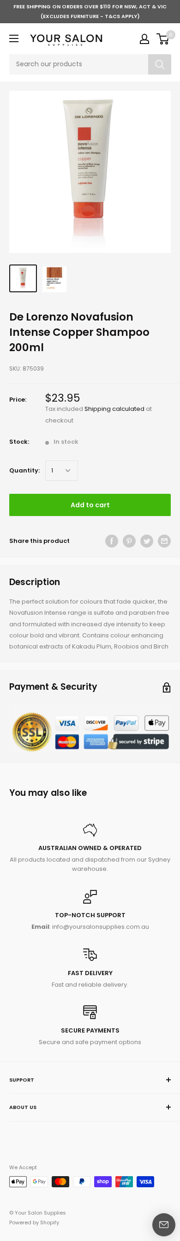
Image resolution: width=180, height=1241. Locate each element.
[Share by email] (164, 541)
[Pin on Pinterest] (129, 541)
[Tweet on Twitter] (146, 541)
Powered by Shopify (34, 1222)
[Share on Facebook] (111, 541)
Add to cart (90, 505)
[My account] (144, 39)
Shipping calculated (114, 408)
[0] (163, 38)
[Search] (159, 64)
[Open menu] (13, 38)
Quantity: (24, 470)
